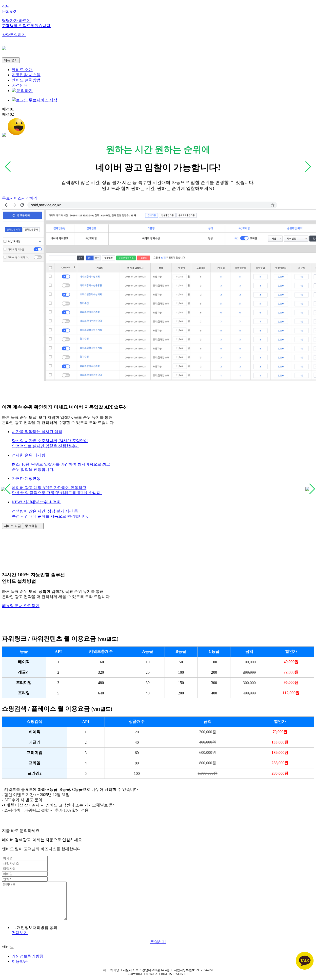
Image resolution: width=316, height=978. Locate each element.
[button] (163, 439)
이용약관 (20, 961)
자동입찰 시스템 (26, 75)
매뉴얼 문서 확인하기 (21, 606)
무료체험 (33, 526)
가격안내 (20, 85)
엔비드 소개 (22, 70)
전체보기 (20, 933)
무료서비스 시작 (43, 100)
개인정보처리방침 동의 (37, 927)
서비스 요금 (12, 526)
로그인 (22, 100)
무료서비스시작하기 (20, 198)
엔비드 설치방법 (26, 80)
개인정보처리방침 (27, 956)
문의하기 (24, 91)
